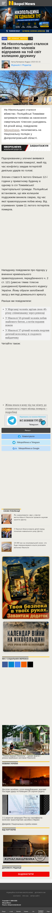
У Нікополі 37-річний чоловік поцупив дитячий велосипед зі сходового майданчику (27, 334)
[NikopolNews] (26, 421)
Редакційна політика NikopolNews (19, 892)
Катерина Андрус (23, 62)
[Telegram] (11, 664)
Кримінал (15, 38)
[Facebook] (5, 664)
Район (4, 38)
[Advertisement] (26, 241)
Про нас (25, 896)
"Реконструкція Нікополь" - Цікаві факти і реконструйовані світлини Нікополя (21, 757)
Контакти (17, 896)
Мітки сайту (35, 896)
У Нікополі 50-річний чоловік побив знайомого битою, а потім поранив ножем (26, 322)
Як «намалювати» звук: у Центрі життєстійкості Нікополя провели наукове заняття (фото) (31, 517)
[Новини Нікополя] (21, 3)
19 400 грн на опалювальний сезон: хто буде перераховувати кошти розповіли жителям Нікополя (30, 545)
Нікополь (23, 38)
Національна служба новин (24, 824)
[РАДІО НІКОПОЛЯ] (26, 637)
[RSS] (24, 664)
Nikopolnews (11, 129)
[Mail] (30, 664)
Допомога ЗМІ (40, 892)
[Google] (17, 664)
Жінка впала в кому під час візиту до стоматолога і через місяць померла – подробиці (26, 408)
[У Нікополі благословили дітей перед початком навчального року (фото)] (7, 533)
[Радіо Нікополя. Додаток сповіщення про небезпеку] (25, 587)
